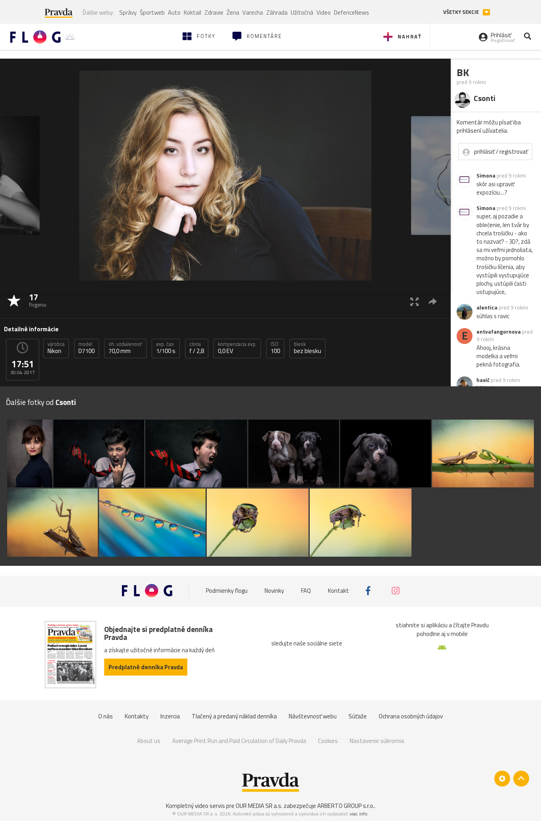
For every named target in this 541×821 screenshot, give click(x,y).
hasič (483, 380)
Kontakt (338, 590)
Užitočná (302, 12)
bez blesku (307, 347)
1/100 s (165, 347)
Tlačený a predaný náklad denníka (234, 716)
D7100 (86, 347)
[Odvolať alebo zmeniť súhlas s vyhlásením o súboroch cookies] (502, 779)
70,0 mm (125, 347)
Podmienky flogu (227, 590)
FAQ (306, 590)
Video (323, 12)
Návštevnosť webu (313, 716)
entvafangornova (498, 332)
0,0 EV (237, 347)
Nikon (56, 347)
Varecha (252, 12)
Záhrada (277, 12)
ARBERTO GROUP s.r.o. (345, 805)
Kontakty (137, 716)
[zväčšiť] (414, 301)
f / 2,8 (196, 347)
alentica (486, 307)
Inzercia (170, 716)
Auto (174, 12)
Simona (485, 175)
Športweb (152, 12)
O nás (105, 716)
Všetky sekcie (461, 12)
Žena (233, 12)
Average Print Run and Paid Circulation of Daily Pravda (239, 741)
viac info (359, 813)
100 (275, 347)
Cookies (328, 741)
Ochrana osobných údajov (411, 716)
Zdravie (213, 12)
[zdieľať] (433, 301)
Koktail (192, 12)
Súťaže (358, 716)
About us (148, 741)
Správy (128, 12)
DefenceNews (351, 12)
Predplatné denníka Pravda (146, 667)
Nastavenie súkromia (377, 741)
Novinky (274, 590)
